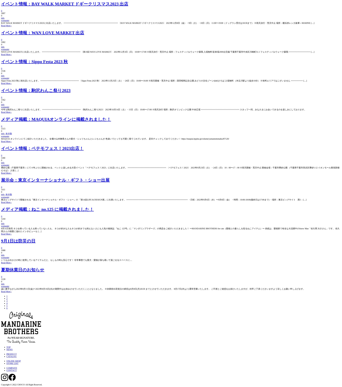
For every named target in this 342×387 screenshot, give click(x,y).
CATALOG (11, 356)
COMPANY (11, 368)
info (2, 18)
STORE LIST (12, 363)
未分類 (8, 133)
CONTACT (11, 370)
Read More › (6, 26)
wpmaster (5, 20)
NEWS (9, 349)
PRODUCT (11, 354)
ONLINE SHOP (13, 361)
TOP (8, 347)
